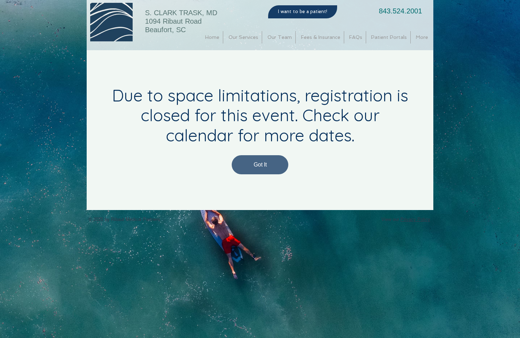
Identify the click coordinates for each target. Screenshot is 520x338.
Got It (260, 165)
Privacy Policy (415, 219)
